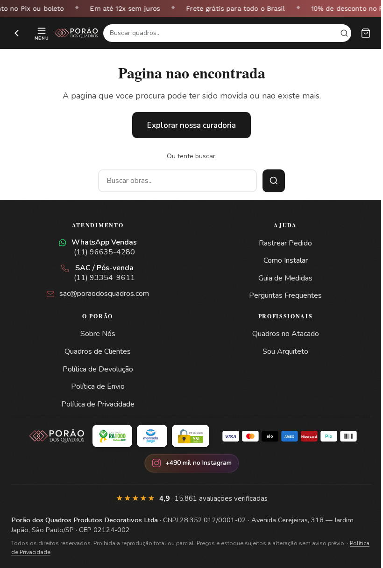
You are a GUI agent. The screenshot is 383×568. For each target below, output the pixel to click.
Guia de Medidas (285, 278)
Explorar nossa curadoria (191, 125)
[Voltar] (16, 33)
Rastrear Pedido (285, 243)
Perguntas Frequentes (285, 295)
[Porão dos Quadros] (76, 33)
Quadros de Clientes (97, 351)
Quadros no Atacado (285, 334)
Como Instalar (285, 260)
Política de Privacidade (98, 404)
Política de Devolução (98, 369)
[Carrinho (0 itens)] (366, 33)
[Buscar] (273, 181)
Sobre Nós (97, 334)
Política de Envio (98, 386)
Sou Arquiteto (285, 351)
